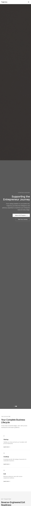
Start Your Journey (22, 219)
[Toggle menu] (28, 2)
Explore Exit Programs (20, 215)
